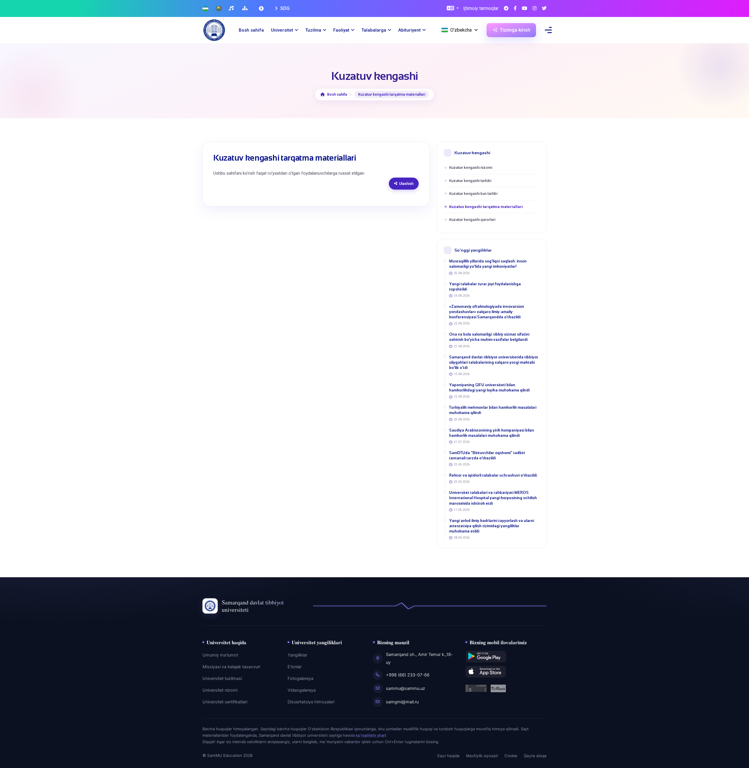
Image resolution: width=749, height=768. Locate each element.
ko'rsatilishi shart (371, 735)
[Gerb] (218, 8)
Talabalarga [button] (373, 30)
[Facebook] (515, 8)
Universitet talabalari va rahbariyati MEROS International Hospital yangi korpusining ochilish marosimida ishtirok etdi (493, 497)
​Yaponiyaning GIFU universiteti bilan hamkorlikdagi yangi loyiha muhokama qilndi (489, 387)
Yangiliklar (297, 655)
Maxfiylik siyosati (482, 755)
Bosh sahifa (251, 30)
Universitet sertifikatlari (224, 702)
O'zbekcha (461, 30)
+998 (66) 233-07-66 (408, 675)
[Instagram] (534, 8)
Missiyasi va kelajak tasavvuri (231, 666)
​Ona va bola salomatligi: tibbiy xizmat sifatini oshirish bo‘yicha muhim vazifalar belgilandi (489, 337)
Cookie (510, 755)
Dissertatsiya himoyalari (311, 702)
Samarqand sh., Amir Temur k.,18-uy (419, 658)
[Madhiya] (232, 8)
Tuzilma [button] (313, 30)
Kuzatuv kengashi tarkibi (470, 180)
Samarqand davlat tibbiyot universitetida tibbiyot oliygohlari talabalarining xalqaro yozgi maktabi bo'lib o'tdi (493, 362)
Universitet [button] (282, 30)
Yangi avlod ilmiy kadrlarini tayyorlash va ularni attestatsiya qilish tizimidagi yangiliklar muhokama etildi (491, 525)
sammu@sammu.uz (405, 688)
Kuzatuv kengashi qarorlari (472, 219)
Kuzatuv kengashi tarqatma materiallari (486, 207)
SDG (284, 8)
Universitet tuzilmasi (222, 678)
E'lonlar (295, 666)
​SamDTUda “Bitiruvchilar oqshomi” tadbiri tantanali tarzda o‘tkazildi (487, 455)
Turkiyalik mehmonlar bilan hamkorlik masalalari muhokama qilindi (492, 410)
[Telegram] (506, 8)
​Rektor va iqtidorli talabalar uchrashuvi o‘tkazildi (493, 475)
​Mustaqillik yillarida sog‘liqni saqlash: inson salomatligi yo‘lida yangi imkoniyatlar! (488, 264)
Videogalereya (302, 690)
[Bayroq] (205, 8)
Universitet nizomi (220, 690)
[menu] (548, 30)
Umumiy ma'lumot (220, 655)
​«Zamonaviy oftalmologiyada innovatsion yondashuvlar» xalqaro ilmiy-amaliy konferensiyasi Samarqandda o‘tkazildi (486, 311)
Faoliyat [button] (341, 30)
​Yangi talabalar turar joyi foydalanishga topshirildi (485, 286)
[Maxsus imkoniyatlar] (261, 8)
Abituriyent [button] (409, 30)
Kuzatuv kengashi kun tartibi (473, 193)
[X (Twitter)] (544, 8)
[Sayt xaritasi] (245, 8)
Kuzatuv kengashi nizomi (470, 167)
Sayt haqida (448, 755)
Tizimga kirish (514, 30)
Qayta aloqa (535, 755)
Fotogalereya (300, 678)
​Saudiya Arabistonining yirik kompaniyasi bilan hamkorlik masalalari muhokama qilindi (491, 433)
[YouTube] (524, 8)
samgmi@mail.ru (402, 702)
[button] (453, 8)
